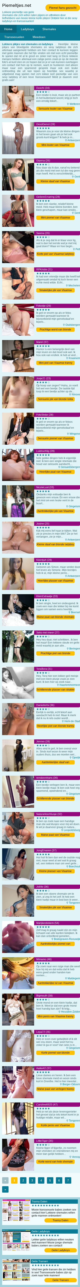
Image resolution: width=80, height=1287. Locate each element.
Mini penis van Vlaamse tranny (55, 1016)
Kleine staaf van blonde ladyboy (55, 544)
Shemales (49, 29)
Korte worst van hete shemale (55, 1161)
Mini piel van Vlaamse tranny (55, 362)
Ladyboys (27, 29)
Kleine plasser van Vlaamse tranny (55, 871)
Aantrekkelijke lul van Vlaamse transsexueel (55, 983)
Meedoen (39, 37)
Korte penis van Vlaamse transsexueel (55, 1125)
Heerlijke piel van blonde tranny (55, 725)
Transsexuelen (14, 37)
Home (8, 29)
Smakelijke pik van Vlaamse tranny (55, 908)
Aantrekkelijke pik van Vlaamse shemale (55, 511)
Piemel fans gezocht (62, 7)
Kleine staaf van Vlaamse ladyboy (55, 181)
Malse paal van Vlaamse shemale (55, 835)
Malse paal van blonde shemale (55, 617)
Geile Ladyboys (61, 1250)
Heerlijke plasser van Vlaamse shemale (55, 581)
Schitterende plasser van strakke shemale (55, 690)
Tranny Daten (60, 1220)
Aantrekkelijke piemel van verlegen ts (55, 944)
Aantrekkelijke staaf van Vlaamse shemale (55, 762)
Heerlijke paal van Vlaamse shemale (55, 472)
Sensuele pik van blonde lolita (55, 399)
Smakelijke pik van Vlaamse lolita (55, 290)
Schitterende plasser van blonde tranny (55, 799)
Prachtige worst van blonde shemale (55, 330)
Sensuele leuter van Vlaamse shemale (55, 109)
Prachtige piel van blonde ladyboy (55, 653)
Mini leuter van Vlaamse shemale (56, 145)
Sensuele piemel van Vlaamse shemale (55, 439)
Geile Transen (60, 1280)
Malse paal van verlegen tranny (55, 1089)
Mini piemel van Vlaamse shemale (55, 218)
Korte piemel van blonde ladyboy (55, 1053)
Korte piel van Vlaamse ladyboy (55, 253)
